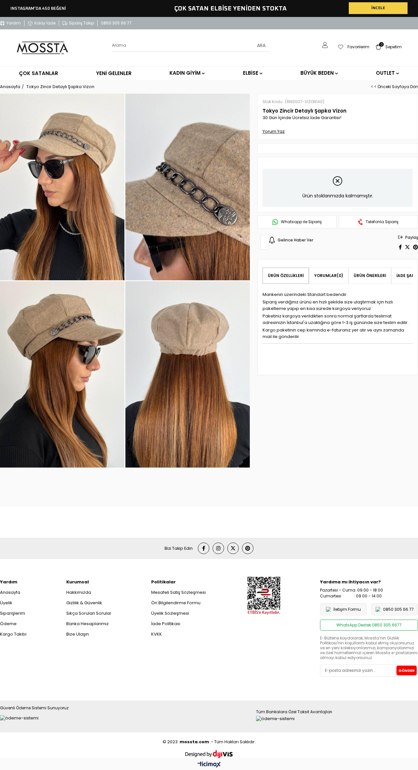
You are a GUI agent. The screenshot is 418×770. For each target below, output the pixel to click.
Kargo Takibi (13, 634)
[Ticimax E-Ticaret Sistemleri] (209, 765)
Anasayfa (10, 592)
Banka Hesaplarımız (87, 624)
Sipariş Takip (81, 23)
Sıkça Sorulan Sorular (88, 613)
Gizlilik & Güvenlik (84, 603)
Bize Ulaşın (77, 634)
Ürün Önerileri (370, 275)
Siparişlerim (12, 613)
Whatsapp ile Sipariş (301, 221)
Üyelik (6, 603)
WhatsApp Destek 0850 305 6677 (369, 625)
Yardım (13, 23)
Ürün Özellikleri (286, 275)
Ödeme (8, 624)
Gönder (406, 670)
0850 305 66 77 (116, 23)
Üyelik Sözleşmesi (170, 613)
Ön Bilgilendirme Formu (176, 603)
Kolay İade (45, 23)
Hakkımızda (78, 592)
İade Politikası (165, 624)
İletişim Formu (347, 609)
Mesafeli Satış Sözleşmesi (178, 592)
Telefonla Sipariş (382, 221)
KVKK (156, 634)
